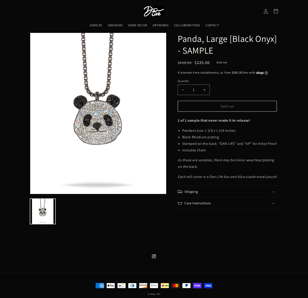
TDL (158, 294)
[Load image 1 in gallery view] (42, 211)
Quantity (183, 81)
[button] (228, 191)
